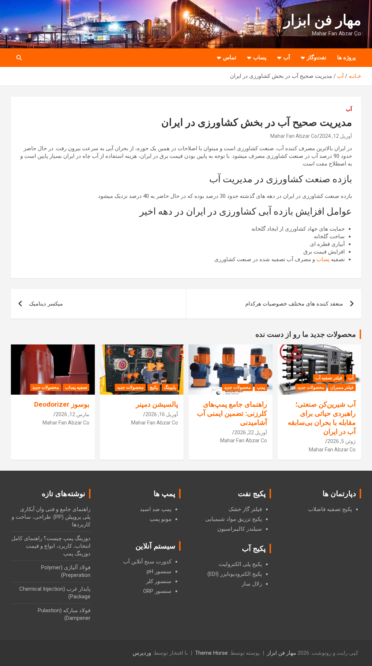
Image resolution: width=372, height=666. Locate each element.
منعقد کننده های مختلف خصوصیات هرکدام (294, 303)
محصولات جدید (311, 387)
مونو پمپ (160, 519)
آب (286, 57)
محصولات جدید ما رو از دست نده (305, 334)
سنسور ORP (157, 591)
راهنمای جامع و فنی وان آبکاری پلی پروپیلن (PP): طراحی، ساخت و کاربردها (51, 517)
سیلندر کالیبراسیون (239, 529)
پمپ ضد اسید (155, 509)
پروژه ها (346, 57)
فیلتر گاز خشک (245, 509)
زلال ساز (252, 584)
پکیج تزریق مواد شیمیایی (233, 519)
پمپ (261, 387)
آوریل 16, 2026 (161, 414)
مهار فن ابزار (322, 20)
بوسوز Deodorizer (61, 404)
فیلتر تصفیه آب (328, 377)
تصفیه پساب (76, 387)
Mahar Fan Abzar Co (293, 136)
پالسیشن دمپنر (157, 404)
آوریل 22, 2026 (250, 432)
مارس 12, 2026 (72, 414)
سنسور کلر (158, 581)
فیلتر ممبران (341, 387)
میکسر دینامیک (46, 303)
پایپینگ (170, 387)
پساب (259, 57)
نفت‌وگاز (316, 57)
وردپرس (142, 653)
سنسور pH (159, 571)
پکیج (154, 387)
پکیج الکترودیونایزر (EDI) (234, 574)
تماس (229, 57)
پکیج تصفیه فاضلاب (330, 509)
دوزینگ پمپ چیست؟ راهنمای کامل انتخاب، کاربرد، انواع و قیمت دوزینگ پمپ (50, 546)
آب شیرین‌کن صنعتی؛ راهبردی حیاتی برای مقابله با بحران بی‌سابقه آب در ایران (322, 417)
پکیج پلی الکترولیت (240, 564)
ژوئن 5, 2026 (341, 441)
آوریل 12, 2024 (335, 136)
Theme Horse (211, 653)
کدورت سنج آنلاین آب (147, 561)
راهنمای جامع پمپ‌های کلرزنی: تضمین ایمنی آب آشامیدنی (232, 413)
